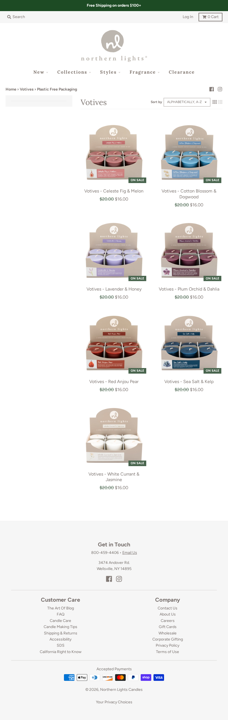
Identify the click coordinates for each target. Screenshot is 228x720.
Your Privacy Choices (114, 702)
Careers (168, 620)
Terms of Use (167, 651)
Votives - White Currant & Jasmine (113, 476)
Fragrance (143, 72)
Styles (108, 72)
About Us (168, 614)
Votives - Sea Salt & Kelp (189, 381)
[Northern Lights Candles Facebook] (211, 89)
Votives (27, 89)
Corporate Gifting (167, 639)
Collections (72, 72)
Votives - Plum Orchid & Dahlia (189, 289)
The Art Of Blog (60, 608)
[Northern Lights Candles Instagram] (219, 89)
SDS (61, 645)
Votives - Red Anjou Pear (113, 381)
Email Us (129, 552)
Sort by (156, 102)
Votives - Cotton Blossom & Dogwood (189, 193)
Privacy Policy (167, 645)
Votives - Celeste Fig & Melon (113, 191)
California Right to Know (60, 651)
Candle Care (60, 620)
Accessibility (60, 639)
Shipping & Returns (60, 633)
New (38, 72)
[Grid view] (214, 102)
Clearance (182, 72)
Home (11, 89)
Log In (188, 16)
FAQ (61, 614)
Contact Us (167, 608)
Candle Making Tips (60, 626)
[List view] (220, 102)
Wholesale (167, 633)
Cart (209, 16)
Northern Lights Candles (121, 689)
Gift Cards (168, 626)
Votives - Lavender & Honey (114, 289)
